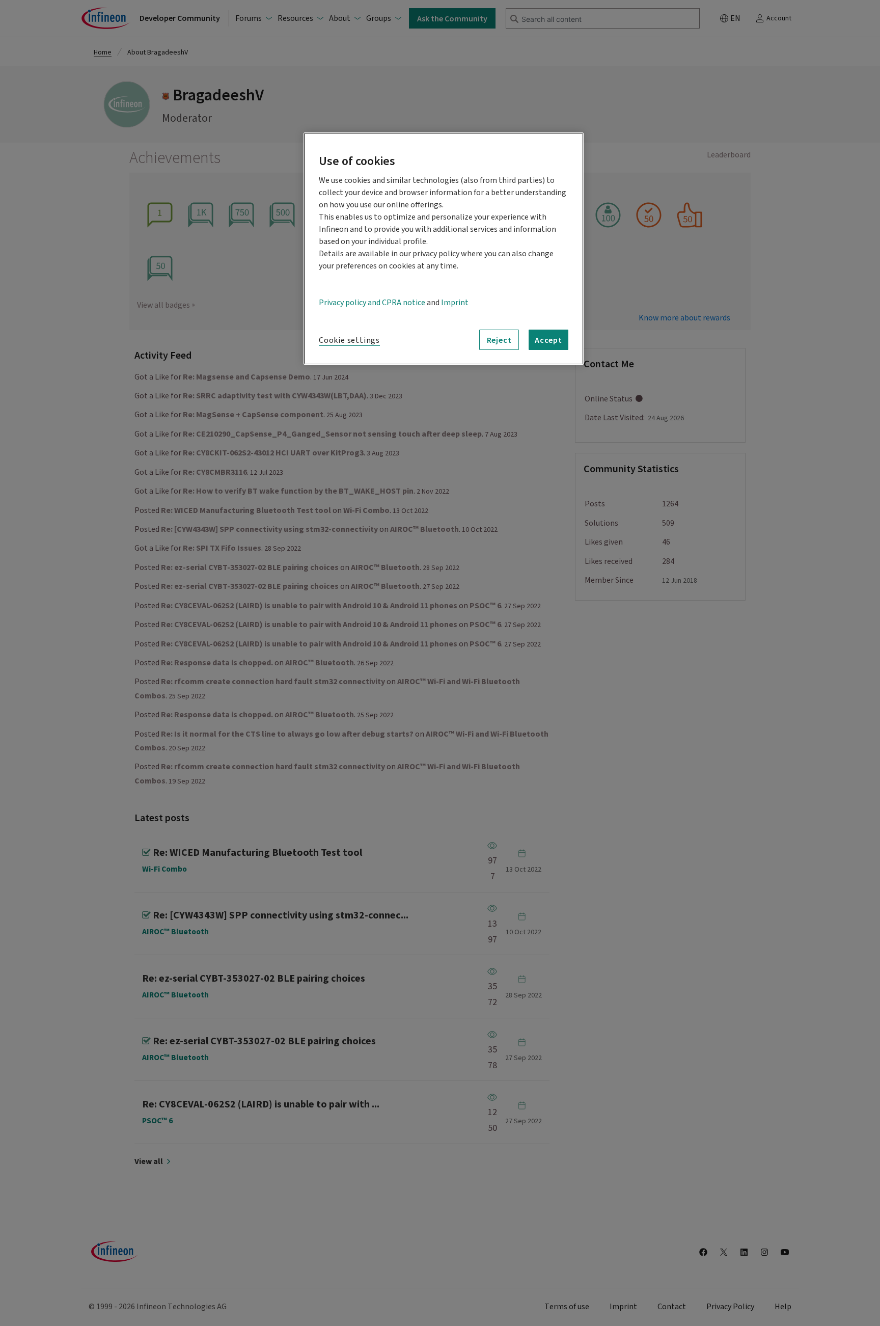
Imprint (455, 302)
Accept (548, 340)
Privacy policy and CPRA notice (372, 302)
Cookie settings (349, 340)
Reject (499, 340)
